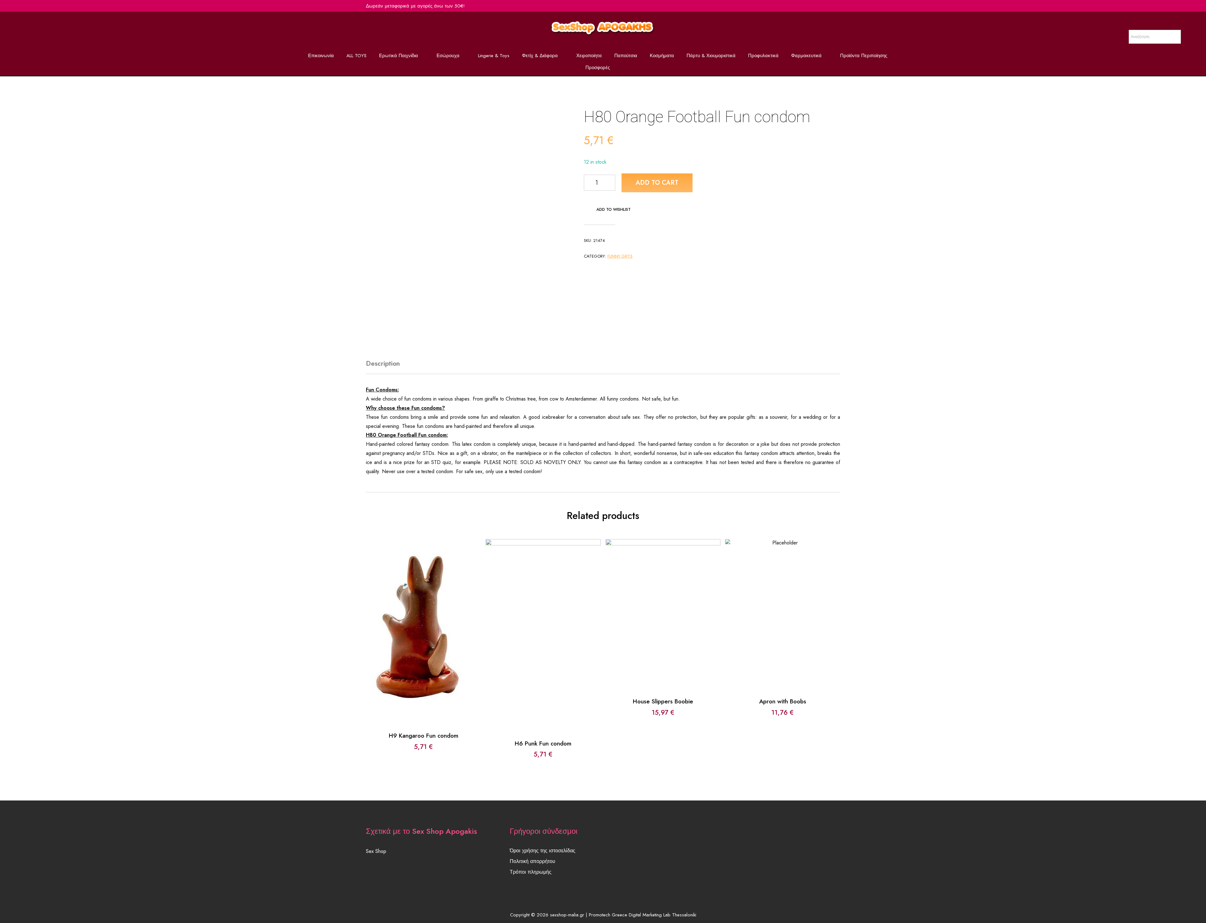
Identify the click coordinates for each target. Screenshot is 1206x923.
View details (423, 637)
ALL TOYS (356, 55)
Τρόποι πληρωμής (530, 872)
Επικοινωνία (321, 55)
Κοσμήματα (662, 55)
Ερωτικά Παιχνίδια (398, 55)
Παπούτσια (625, 55)
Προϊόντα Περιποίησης (863, 55)
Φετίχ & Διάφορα (540, 55)
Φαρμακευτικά (806, 55)
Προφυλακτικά (763, 55)
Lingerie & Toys (493, 55)
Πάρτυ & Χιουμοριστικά (711, 55)
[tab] (390, 364)
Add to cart (657, 182)
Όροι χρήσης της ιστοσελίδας (542, 850)
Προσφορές (597, 67)
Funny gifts (620, 256)
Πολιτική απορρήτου (532, 861)
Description (383, 363)
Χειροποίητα (589, 55)
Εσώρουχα (448, 55)
